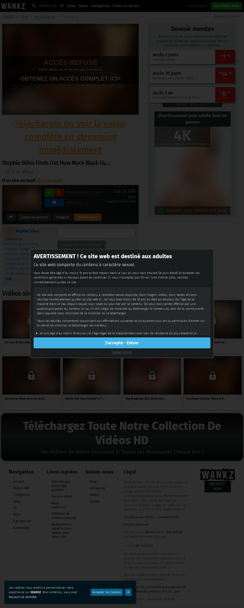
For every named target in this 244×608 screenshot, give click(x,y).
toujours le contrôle (22, 597)
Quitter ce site (122, 352)
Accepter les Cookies (106, 592)
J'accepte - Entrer (122, 343)
